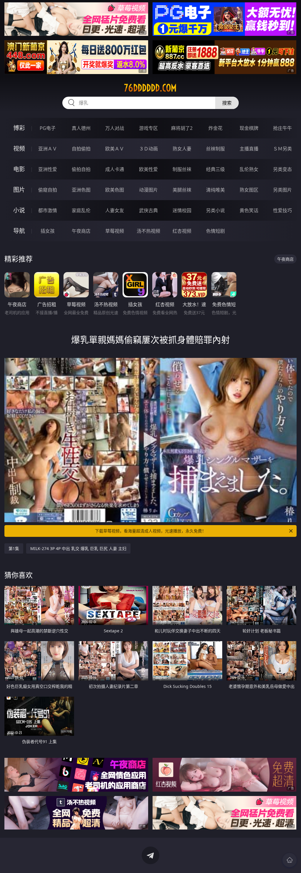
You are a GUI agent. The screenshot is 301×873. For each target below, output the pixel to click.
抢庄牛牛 (282, 128)
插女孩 (48, 231)
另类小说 (215, 210)
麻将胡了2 (182, 128)
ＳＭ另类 (282, 148)
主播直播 (249, 148)
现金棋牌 (249, 128)
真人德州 (81, 128)
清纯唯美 (215, 190)
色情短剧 (215, 231)
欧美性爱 (148, 169)
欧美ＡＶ (114, 148)
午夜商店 (81, 231)
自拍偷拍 (81, 148)
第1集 (14, 548)
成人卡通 (114, 169)
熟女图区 (249, 190)
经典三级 (215, 169)
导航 (19, 231)
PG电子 (48, 128)
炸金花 (215, 128)
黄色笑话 (249, 210)
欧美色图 (114, 190)
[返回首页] (289, 860)
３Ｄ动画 (148, 148)
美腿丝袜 (182, 190)
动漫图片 (148, 190)
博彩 (19, 128)
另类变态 (282, 169)
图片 (19, 190)
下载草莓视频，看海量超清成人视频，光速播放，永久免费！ (150, 531)
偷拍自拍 (81, 169)
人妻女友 (114, 210)
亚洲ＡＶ (47, 148)
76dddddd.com (150, 88)
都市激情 (47, 210)
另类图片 (282, 190)
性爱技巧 (282, 210)
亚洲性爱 (47, 169)
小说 (19, 210)
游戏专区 (148, 128)
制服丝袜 (182, 169)
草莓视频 (114, 231)
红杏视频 (182, 231)
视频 (19, 149)
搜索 (227, 103)
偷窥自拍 (47, 190)
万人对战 (114, 128)
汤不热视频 (148, 231)
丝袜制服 (215, 148)
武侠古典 (148, 210)
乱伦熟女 (249, 169)
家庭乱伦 (81, 210)
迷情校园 (182, 210)
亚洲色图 (81, 190)
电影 (19, 169)
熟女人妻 (182, 148)
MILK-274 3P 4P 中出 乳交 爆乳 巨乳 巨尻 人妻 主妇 (78, 548)
